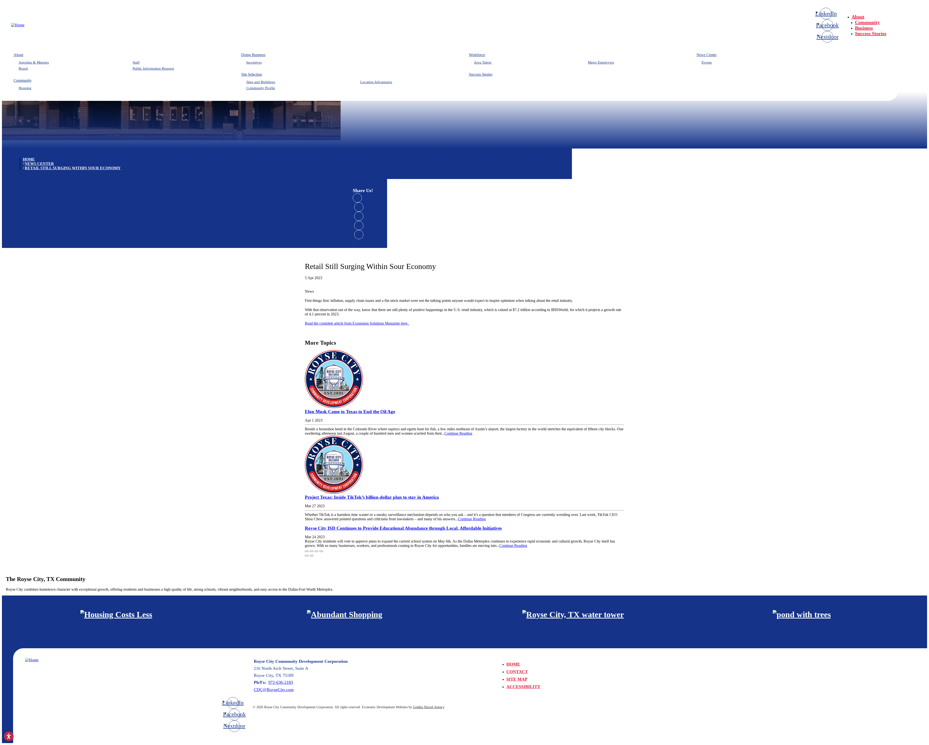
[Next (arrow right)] (312, 555)
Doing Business (253, 55)
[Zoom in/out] (321, 551)
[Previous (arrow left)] (307, 555)
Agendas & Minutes (34, 62)
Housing (25, 88)
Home (513, 664)
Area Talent (482, 62)
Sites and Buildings (260, 82)
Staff (136, 62)
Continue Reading (458, 433)
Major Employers (601, 62)
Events (707, 62)
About (858, 16)
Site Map (516, 679)
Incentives (254, 62)
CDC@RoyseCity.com (274, 689)
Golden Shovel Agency (428, 707)
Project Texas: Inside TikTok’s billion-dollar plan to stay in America (372, 497)
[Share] (312, 551)
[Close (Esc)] (307, 551)
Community (867, 22)
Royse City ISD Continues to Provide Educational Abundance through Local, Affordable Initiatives (403, 528)
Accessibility (523, 686)
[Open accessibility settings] (9, 736)
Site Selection (251, 74)
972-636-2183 (280, 682)
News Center (707, 55)
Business (864, 27)
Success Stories (870, 33)
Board (23, 68)
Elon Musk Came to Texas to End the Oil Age (350, 411)
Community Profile (260, 88)
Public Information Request (153, 68)
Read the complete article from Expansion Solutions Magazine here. (357, 323)
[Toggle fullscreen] (316, 551)
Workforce (477, 55)
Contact (517, 671)
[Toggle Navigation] (912, 15)
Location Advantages (376, 82)
